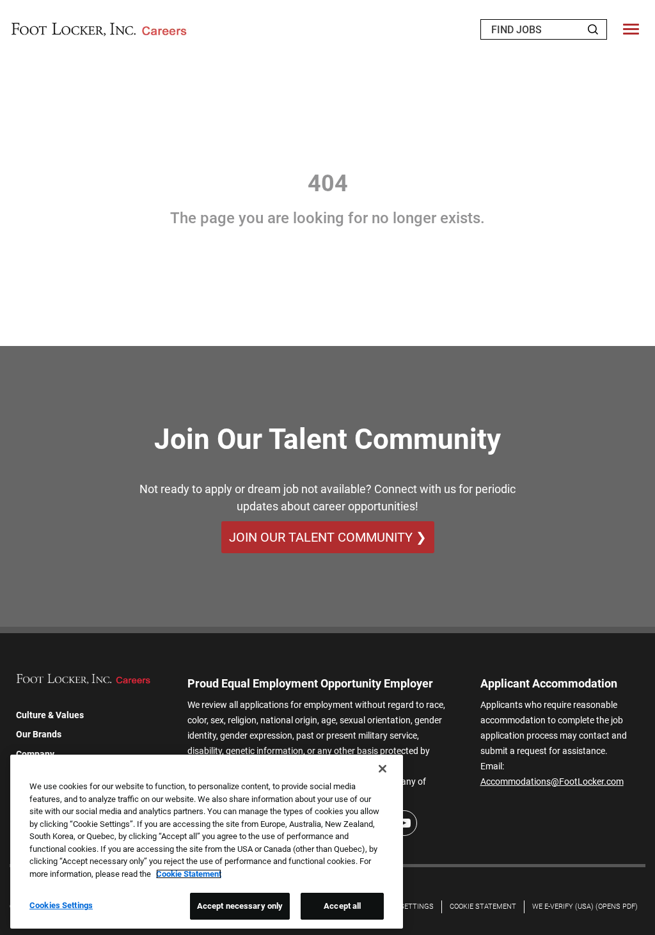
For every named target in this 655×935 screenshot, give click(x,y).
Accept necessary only (240, 906)
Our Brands (38, 734)
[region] (206, 842)
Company (35, 754)
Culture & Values (50, 715)
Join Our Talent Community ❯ (328, 537)
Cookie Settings (404, 906)
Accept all (342, 906)
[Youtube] (404, 823)
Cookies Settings (61, 905)
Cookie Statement (483, 906)
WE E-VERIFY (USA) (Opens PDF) (585, 906)
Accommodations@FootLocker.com (552, 781)
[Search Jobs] (593, 29)
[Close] (382, 769)
